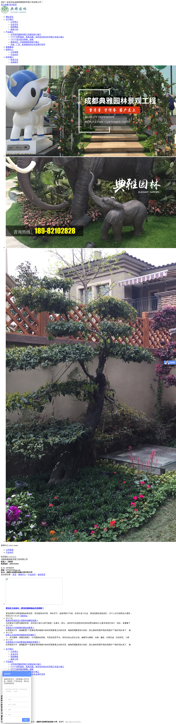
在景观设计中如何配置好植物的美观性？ (23, 642)
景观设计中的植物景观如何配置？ (20, 628)
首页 (14, 574)
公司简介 (14, 652)
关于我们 (9, 19)
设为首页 (13, 5)
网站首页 (9, 17)
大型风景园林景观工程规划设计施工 (26, 664)
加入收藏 (5, 5)
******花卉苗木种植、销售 (22, 669)
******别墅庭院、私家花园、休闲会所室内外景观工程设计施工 (37, 667)
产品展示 (9, 32)
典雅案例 (9, 47)
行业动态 (9, 552)
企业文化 (14, 654)
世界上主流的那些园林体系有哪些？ (21, 635)
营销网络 (14, 657)
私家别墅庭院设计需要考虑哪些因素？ (22, 621)
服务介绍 (14, 659)
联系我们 (9, 57)
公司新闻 (9, 550)
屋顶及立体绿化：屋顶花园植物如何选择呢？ (25, 608)
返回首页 (41, 574)
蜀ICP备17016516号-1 (73, 722)
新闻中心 (9, 50)
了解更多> (23, 616)
